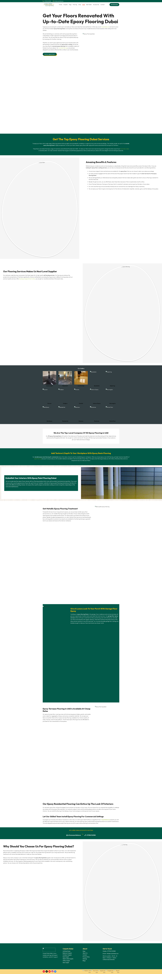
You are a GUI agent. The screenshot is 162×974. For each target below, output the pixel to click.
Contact (85, 955)
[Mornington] (112, 396)
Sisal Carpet (66, 957)
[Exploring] (112, 378)
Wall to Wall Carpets (68, 959)
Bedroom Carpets (67, 953)
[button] (68, 4)
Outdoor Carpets (67, 955)
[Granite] (81, 396)
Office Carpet (66, 960)
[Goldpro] (65, 396)
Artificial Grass (66, 951)
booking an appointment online (27, 279)
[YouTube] (49, 971)
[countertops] (81, 378)
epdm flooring (37, 458)
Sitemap (85, 959)
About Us (85, 953)
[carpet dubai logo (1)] (48, 4)
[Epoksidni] (97, 378)
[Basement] (65, 378)
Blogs (84, 960)
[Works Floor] (112, 414)
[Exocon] (49, 396)
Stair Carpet (66, 962)
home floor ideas (124, 149)
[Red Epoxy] (49, 414)
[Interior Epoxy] (97, 396)
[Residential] (65, 414)
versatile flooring (63, 48)
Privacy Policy (86, 957)
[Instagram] (52, 971)
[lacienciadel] (49, 378)
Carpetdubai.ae (105, 27)
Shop (84, 951)
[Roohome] (97, 414)
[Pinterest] (44, 971)
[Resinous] (81, 414)
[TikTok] (47, 971)
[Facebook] (55, 971)
